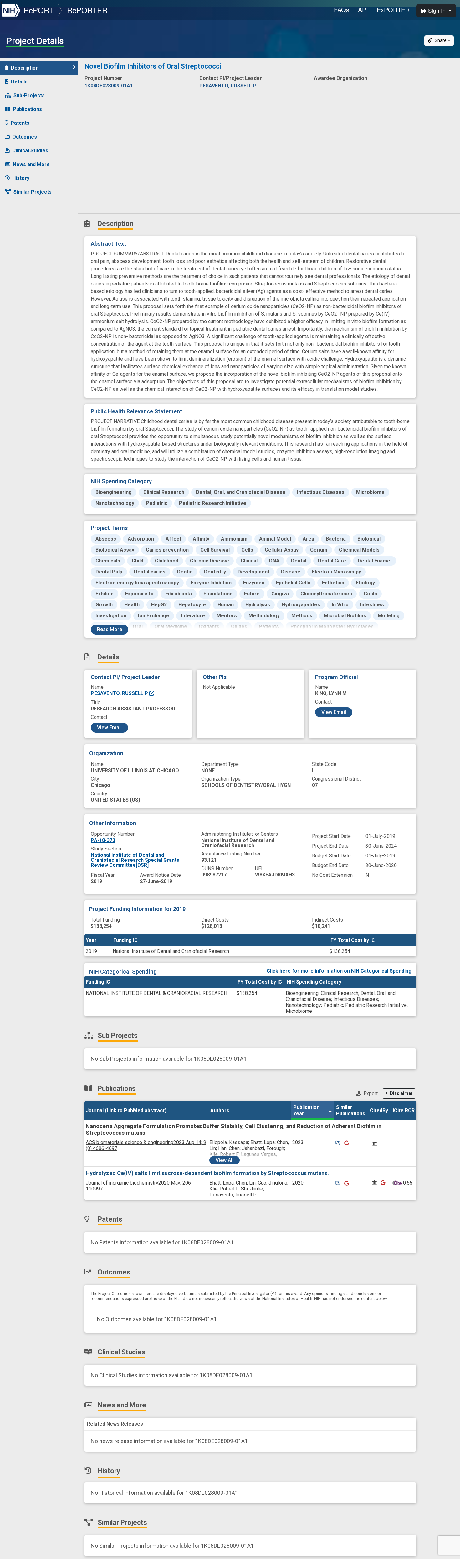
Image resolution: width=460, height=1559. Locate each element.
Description (24, 68)
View (224, 1160)
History (20, 178)
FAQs (341, 9)
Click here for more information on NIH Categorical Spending (339, 971)
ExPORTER (393, 9)
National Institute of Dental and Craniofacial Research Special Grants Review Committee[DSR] (135, 860)
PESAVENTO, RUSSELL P (120, 693)
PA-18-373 (103, 840)
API (363, 9)
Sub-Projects (29, 95)
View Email (109, 727)
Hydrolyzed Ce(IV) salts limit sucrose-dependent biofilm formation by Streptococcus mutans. (207, 1173)
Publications (27, 109)
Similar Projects (32, 192)
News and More (31, 164)
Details (19, 82)
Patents (20, 123)
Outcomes (24, 137)
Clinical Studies (30, 151)
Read (109, 629)
